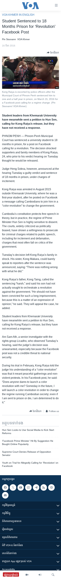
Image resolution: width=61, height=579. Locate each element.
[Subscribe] (5, 495)
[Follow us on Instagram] (28, 487)
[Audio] (40, 574)
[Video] (27, 574)
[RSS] (43, 487)
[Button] (53, 53)
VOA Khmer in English (18, 14)
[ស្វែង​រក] (53, 574)
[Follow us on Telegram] (36, 487)
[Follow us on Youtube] (20, 487)
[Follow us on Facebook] (5, 487)
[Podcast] (51, 487)
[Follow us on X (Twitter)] (13, 487)
